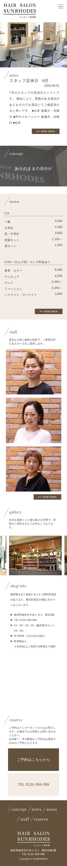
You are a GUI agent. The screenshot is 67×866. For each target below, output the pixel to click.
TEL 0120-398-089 (33, 784)
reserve (41, 819)
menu (51, 809)
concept (19, 809)
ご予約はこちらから (33, 760)
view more (48, 131)
